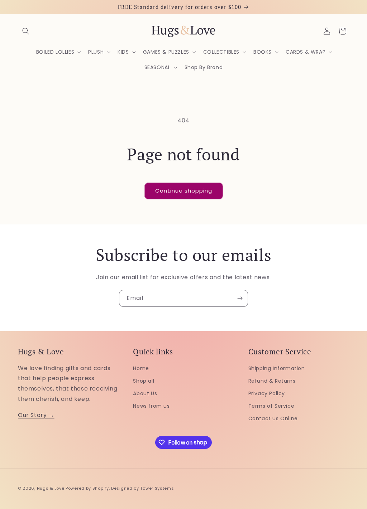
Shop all (143, 380)
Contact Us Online (273, 418)
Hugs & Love (51, 488)
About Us (145, 393)
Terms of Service (271, 405)
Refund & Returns (272, 380)
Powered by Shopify (87, 488)
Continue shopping (183, 190)
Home (141, 368)
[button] (26, 31)
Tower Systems (157, 488)
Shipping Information (276, 368)
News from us (151, 405)
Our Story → (36, 415)
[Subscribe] (240, 298)
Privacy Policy (266, 393)
